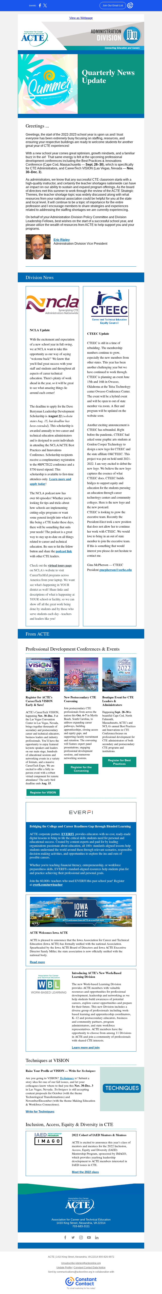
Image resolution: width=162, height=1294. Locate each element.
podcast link (64, 551)
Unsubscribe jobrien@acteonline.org (81, 1263)
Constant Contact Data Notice (89, 1267)
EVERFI (67, 834)
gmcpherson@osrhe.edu (115, 569)
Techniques (67, 1078)
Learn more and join (86, 1047)
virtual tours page (60, 565)
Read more (37, 962)
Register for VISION (43, 792)
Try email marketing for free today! (81, 1288)
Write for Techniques (40, 1111)
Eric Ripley (62, 239)
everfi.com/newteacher (48, 884)
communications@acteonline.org (74, 1271)
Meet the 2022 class (85, 1172)
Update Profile (64, 1267)
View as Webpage (81, 18)
